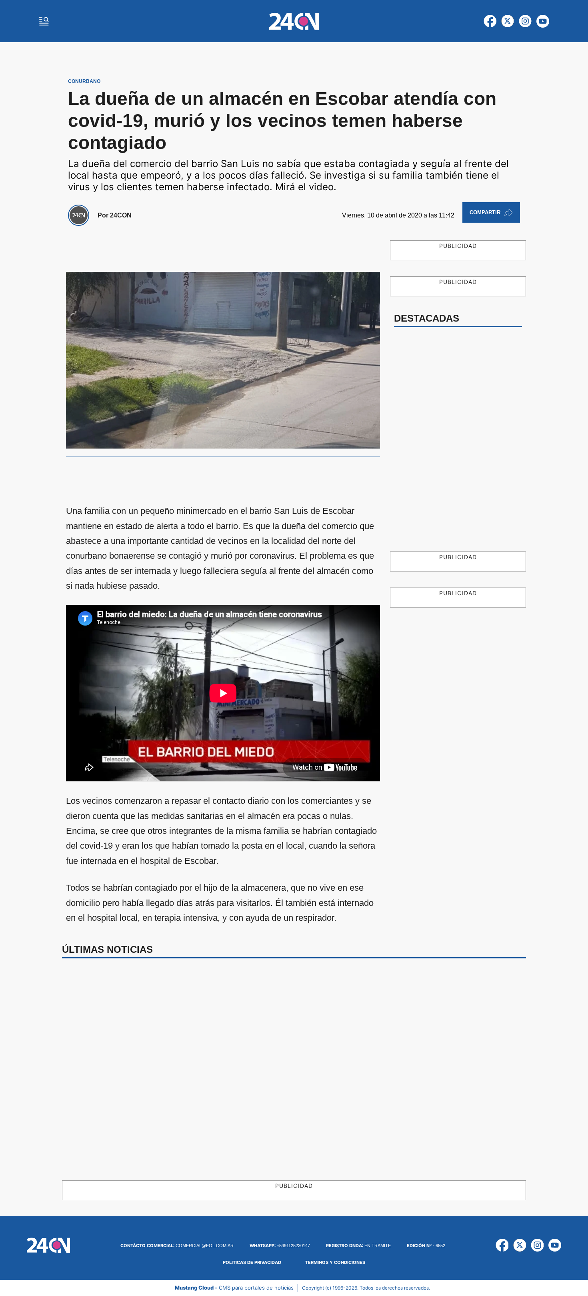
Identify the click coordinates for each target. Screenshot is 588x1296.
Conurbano (84, 81)
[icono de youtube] (542, 21)
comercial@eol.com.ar (177, 1245)
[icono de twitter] (507, 21)
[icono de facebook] (490, 21)
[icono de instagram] (525, 21)
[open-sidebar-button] (44, 21)
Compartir (485, 212)
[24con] (294, 21)
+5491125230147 (280, 1245)
